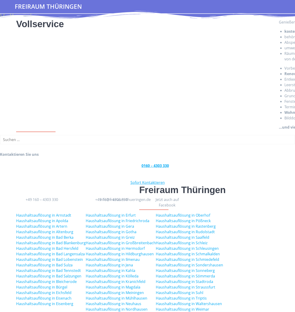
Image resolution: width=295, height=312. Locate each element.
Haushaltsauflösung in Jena (109, 265)
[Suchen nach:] (147, 139)
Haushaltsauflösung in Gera (110, 226)
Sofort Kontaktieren (147, 182)
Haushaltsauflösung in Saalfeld (182, 237)
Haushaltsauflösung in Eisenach (43, 298)
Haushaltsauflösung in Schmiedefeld (187, 259)
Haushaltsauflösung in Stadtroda (184, 281)
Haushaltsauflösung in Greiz (110, 237)
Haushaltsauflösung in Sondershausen (189, 265)
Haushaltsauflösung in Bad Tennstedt (48, 270)
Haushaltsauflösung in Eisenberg (44, 303)
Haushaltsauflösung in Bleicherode (46, 281)
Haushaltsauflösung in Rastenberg (186, 226)
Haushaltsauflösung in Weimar (182, 309)
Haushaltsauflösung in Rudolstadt (185, 231)
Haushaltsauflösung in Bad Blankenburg (51, 242)
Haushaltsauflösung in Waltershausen (189, 303)
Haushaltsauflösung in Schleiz (181, 242)
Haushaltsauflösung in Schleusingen (187, 248)
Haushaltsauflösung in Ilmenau (113, 259)
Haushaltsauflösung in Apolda (42, 220)
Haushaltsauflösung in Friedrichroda (117, 220)
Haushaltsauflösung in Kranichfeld (115, 281)
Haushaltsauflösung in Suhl (179, 292)
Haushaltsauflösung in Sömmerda (185, 276)
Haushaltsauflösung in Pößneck (183, 220)
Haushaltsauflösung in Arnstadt (43, 215)
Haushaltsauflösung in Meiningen (115, 292)
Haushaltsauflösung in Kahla (110, 270)
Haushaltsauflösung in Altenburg (44, 231)
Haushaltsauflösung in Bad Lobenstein (49, 259)
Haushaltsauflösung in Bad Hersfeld (47, 248)
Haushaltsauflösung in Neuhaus (113, 303)
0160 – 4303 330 (155, 165)
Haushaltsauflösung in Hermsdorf (115, 248)
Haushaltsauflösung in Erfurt (111, 215)
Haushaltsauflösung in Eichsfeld (43, 292)
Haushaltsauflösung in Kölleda (112, 276)
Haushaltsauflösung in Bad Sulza (44, 265)
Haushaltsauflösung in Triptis (181, 298)
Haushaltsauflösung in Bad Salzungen (48, 276)
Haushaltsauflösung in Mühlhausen (116, 298)
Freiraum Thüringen (48, 7)
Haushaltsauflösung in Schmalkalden (188, 253)
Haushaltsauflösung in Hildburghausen (120, 253)
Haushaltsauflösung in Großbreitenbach (121, 242)
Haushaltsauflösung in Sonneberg (185, 270)
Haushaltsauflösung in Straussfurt (185, 287)
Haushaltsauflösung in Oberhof (183, 215)
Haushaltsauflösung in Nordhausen (117, 309)
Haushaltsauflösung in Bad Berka (45, 237)
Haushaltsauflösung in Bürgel (41, 287)
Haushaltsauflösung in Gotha (111, 231)
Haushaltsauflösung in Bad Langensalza (50, 253)
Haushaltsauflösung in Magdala (113, 287)
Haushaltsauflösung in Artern (41, 226)
